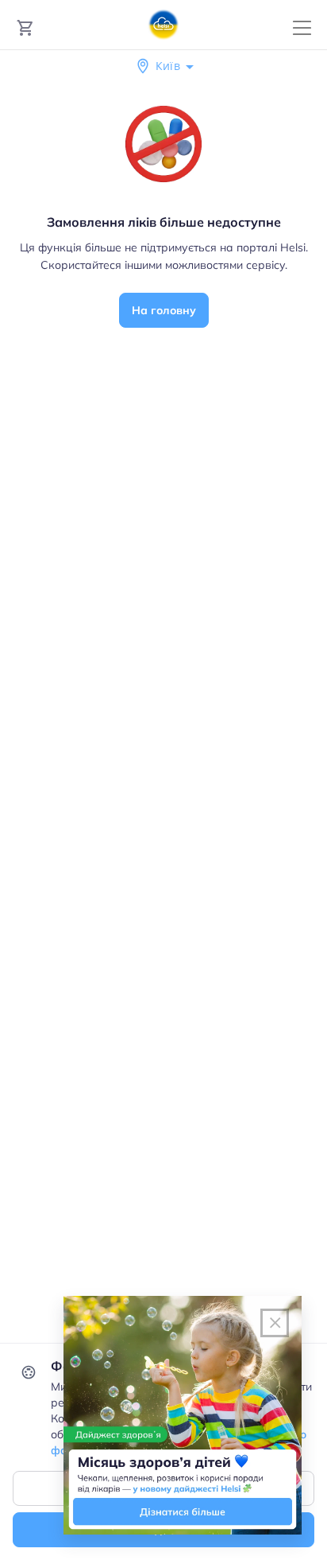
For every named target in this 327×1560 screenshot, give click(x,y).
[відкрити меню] (302, 28)
